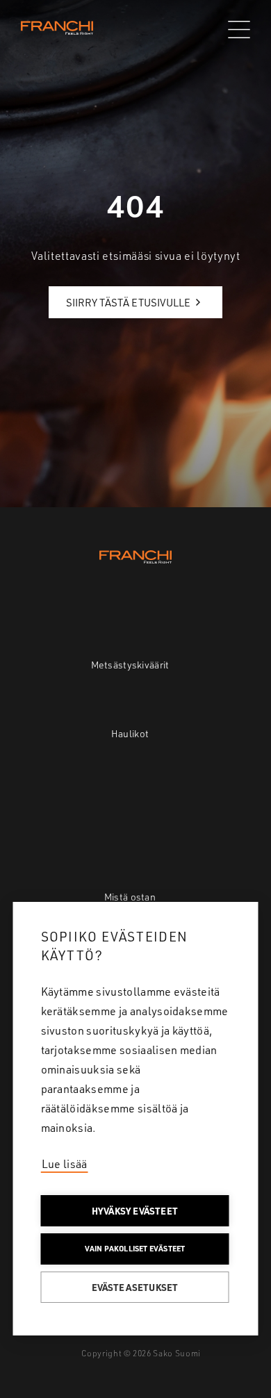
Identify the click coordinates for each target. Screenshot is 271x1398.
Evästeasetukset (135, 1287)
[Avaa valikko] (239, 29)
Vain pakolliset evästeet (135, 1248)
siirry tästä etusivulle (128, 302)
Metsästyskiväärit (130, 665)
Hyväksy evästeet (135, 1211)
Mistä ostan (130, 897)
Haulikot (130, 733)
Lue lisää (65, 1164)
